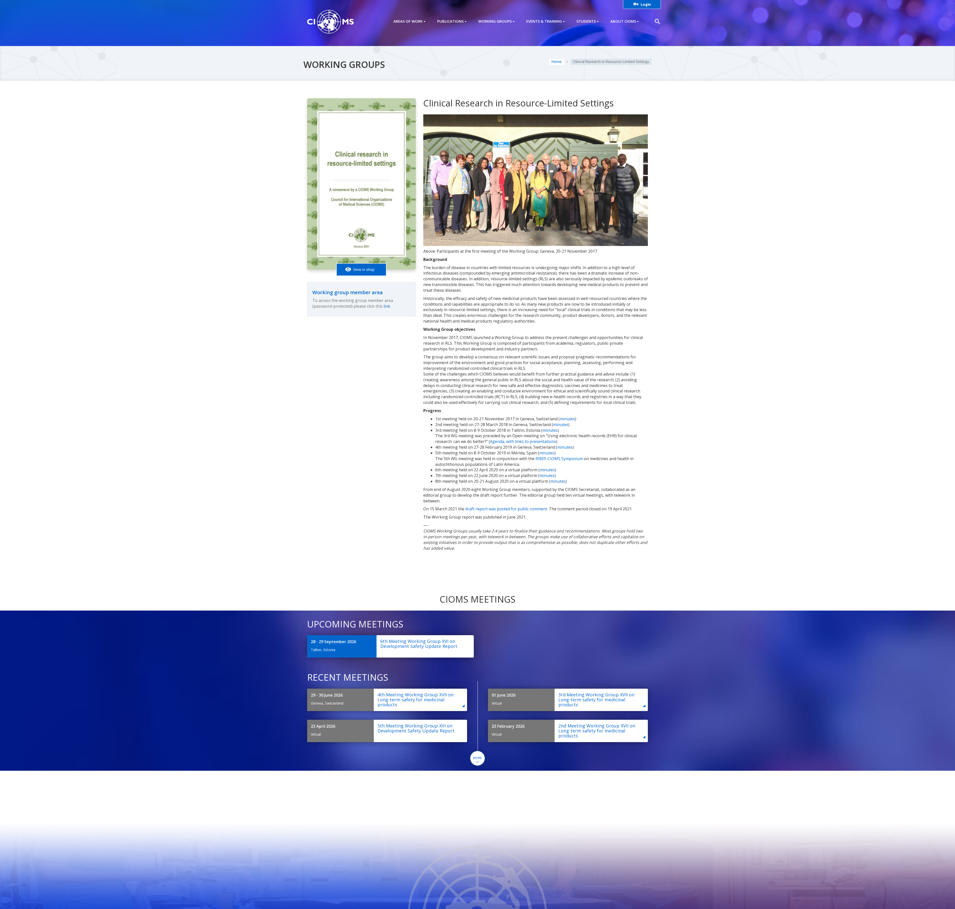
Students (586, 21)
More (477, 758)
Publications (450, 21)
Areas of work (408, 21)
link (386, 306)
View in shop (360, 269)
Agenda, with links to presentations (523, 441)
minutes (567, 419)
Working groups (495, 21)
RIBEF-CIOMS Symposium (559, 458)
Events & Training (544, 21)
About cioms (623, 21)
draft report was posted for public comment (506, 509)
